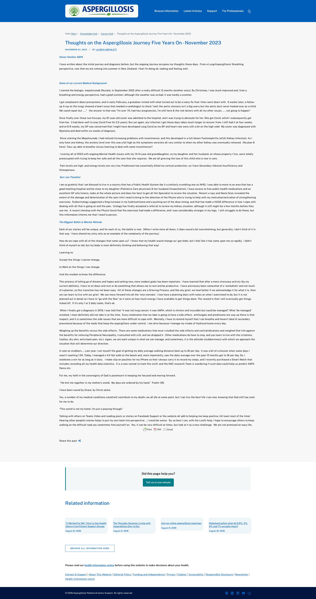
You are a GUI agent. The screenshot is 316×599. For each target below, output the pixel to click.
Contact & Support (76, 574)
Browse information (166, 10)
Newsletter (241, 574)
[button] (249, 11)
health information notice (99, 565)
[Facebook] (226, 593)
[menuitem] (166, 11)
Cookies (181, 574)
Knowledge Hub (88, 33)
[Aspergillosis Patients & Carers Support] (101, 11)
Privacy (171, 574)
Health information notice (80, 578)
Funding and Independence (149, 574)
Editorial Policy (122, 574)
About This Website (100, 574)
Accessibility (196, 574)
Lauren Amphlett (106, 50)
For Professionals (233, 10)
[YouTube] (243, 593)
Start (74, 33)
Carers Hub (107, 33)
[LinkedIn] (238, 593)
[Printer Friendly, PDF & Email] (158, 429)
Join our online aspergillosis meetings (181, 523)
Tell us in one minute (158, 482)
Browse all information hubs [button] (89, 548)
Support (212, 10)
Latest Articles (193, 10)
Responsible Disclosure (219, 574)
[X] (232, 593)
